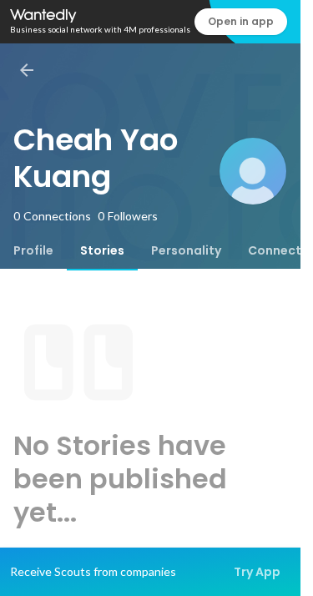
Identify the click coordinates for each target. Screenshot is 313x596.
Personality (186, 250)
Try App (257, 571)
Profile (33, 250)
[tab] (33, 250)
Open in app (241, 21)
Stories (102, 250)
